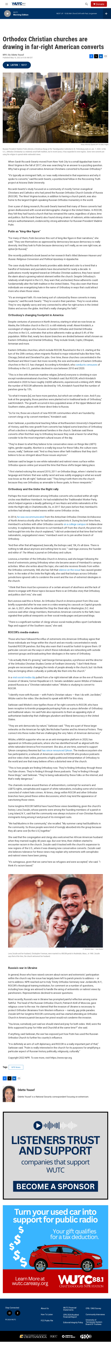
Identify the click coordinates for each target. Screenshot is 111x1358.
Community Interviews (95, 1315)
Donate (100, 4)
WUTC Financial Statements (69, 1309)
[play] (7, 13)
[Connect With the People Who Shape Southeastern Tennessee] (55, 1156)
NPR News (16, 1067)
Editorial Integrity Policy (73, 1323)
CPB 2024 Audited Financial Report (71, 1316)
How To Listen (47, 1315)
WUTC (13, 1320)
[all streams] (107, 13)
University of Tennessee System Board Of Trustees (94, 1322)
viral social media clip (24, 677)
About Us (45, 1308)
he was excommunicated (30, 516)
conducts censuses (86, 364)
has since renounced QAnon (57, 750)
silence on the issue (69, 569)
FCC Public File (47, 1321)
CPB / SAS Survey (93, 1308)
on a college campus (75, 524)
